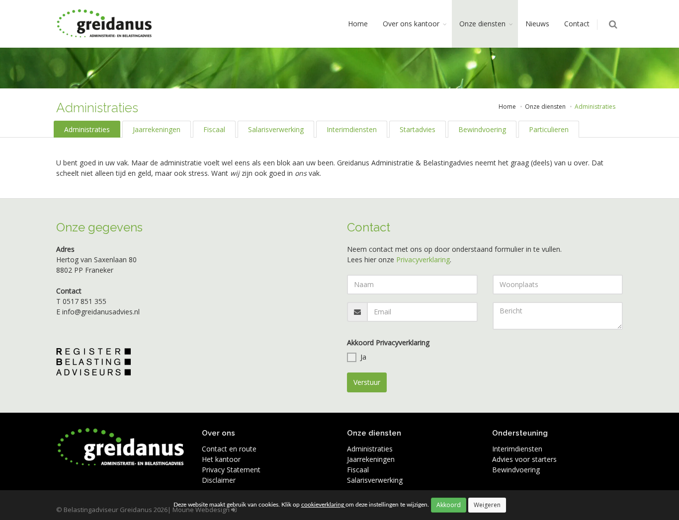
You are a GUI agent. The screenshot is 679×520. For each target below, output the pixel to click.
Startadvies (417, 129)
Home (358, 23)
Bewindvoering (482, 129)
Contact (577, 23)
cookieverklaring (323, 505)
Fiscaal (214, 129)
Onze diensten (482, 23)
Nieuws (537, 23)
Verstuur (366, 382)
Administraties (87, 129)
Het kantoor (221, 459)
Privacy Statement (231, 469)
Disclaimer (219, 480)
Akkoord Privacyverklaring (388, 342)
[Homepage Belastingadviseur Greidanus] (105, 24)
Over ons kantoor (411, 23)
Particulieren (549, 129)
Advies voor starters (524, 459)
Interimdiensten (352, 129)
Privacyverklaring (423, 259)
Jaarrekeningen (156, 129)
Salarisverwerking (276, 129)
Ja (363, 357)
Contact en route (229, 448)
